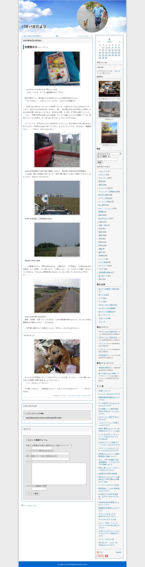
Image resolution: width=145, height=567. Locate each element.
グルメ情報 (103, 262)
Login (119, 552)
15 (103, 53)
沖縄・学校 (103, 225)
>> (120, 42)
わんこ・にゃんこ (105, 208)
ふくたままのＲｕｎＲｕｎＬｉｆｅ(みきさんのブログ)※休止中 (109, 436)
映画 (100, 245)
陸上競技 (102, 205)
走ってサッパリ (104, 315)
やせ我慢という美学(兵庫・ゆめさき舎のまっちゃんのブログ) (109, 411)
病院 (100, 185)
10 (109, 50)
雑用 (100, 232)
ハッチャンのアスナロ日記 (109, 485)
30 (106, 58)
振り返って (103, 276)
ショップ (102, 259)
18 (113, 53)
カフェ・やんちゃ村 (106, 539)
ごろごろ (102, 322)
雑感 (100, 235)
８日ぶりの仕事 (104, 318)
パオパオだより (34, 26)
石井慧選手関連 (104, 273)
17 (109, 53)
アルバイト (103, 178)
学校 (100, 229)
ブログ (101, 269)
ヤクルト (102, 175)
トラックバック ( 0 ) (74, 395)
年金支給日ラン (104, 355)
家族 (100, 215)
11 (113, 50)
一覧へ (56, 36)
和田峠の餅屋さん (105, 368)
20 (119, 53)
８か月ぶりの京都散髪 (107, 308)
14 (100, 53)
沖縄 (100, 222)
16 (106, 53)
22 (103, 55)
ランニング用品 (104, 202)
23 (106, 55)
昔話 (100, 279)
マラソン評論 (104, 198)
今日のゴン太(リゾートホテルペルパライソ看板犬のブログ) (109, 533)
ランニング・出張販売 (107, 192)
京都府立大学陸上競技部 (108, 474)
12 (116, 50)
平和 (100, 239)
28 (100, 58)
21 (100, 55)
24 (109, 55)
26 (116, 55)
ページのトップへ (30, 506)
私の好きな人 (104, 219)
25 (113, 55)
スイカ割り (103, 302)
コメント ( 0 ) (86, 395)
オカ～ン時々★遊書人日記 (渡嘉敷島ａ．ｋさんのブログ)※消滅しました (110, 462)
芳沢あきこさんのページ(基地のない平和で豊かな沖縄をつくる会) (109, 479)
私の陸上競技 (104, 195)
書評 (100, 252)
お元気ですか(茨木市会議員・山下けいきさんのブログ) (109, 496)
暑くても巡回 (104, 295)
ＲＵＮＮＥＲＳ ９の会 (107, 520)
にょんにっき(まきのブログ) (109, 394)
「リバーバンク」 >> (84, 36)
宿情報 (101, 256)
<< (99, 42)
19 (116, 53)
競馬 (100, 181)
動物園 (101, 212)
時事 (100, 242)
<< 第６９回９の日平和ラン (32, 36)
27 (119, 55)
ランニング (103, 188)
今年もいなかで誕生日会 (108, 305)
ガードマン (103, 266)
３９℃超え (103, 298)
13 (119, 50)
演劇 (100, 249)
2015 (109, 42)
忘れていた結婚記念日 (107, 312)
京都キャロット (104, 391)
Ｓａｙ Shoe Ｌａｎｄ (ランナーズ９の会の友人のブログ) (109, 525)
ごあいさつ (103, 171)
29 (103, 58)
